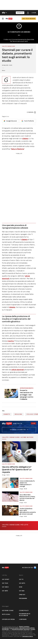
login (34, 12)
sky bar (21, 591)
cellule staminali (17, 370)
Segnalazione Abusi (27, 636)
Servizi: (21, 575)
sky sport (5, 579)
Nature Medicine (17, 149)
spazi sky (22, 594)
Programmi (23, 598)
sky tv (21, 579)
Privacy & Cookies (14, 628)
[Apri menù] (3, 19)
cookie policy (24, 610)
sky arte (5, 591)
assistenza (27, 629)
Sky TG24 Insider (28, 18)
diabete (25, 139)
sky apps (22, 583)
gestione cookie (7, 610)
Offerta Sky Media (8, 619)
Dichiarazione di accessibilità (24, 614)
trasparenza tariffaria (17, 629)
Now (20, 587)
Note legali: (5, 606)
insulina (10, 341)
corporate (23, 619)
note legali (6, 614)
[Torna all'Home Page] (9, 19)
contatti (33, 629)
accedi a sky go (27, 567)
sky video (5, 587)
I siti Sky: (4, 575)
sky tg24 (5, 583)
